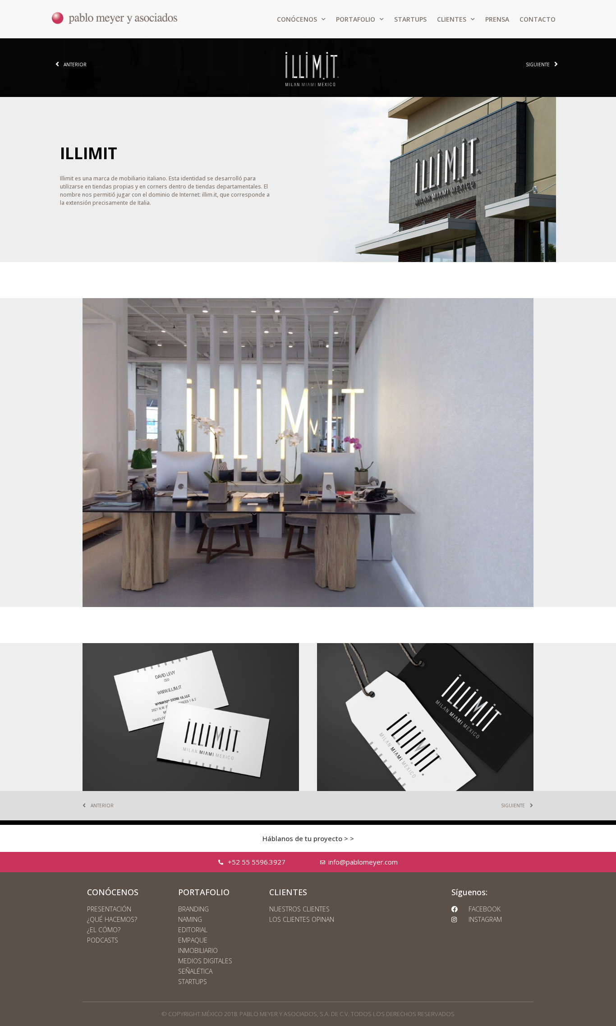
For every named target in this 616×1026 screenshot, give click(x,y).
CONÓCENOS (297, 19)
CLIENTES (451, 19)
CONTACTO (537, 19)
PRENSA (497, 19)
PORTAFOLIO (355, 19)
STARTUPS (410, 19)
